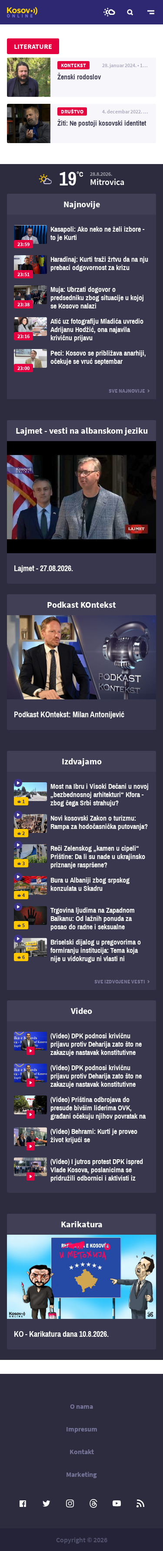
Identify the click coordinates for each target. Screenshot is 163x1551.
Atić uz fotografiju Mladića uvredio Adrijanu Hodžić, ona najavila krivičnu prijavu (81, 329)
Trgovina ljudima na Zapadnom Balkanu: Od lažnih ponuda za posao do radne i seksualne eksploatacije (81, 918)
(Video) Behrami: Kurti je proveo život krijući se (81, 1138)
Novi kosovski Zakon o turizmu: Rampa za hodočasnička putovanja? (81, 825)
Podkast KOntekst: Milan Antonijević (81, 672)
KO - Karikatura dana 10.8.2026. (81, 1292)
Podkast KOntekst (81, 604)
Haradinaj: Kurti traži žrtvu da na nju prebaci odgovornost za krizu (81, 266)
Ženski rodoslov (81, 77)
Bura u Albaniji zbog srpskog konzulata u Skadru (81, 887)
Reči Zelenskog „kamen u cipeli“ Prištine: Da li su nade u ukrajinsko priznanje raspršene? (81, 856)
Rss (140, 1503)
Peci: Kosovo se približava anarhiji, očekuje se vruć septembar (81, 360)
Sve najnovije (127, 390)
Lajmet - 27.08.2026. (81, 512)
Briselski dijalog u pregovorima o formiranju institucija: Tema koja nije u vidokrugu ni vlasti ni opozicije (81, 950)
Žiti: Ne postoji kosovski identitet (81, 123)
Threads (93, 1503)
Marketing (81, 1474)
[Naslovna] (22, 12)
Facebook (23, 1503)
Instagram (70, 1503)
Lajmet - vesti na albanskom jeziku (82, 430)
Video (81, 1010)
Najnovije (81, 204)
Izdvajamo (82, 761)
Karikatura (82, 1224)
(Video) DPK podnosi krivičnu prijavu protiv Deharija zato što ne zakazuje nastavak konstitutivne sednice (81, 1044)
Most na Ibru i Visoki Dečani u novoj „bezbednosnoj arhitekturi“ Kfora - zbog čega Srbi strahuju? (81, 794)
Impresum (81, 1428)
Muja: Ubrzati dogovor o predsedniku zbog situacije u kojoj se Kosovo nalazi (81, 297)
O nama (81, 1406)
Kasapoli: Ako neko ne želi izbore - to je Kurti (81, 236)
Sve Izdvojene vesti (119, 981)
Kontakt (82, 1451)
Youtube (117, 1503)
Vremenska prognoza (109, 12)
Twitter (46, 1503)
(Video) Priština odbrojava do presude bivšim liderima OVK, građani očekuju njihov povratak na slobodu (81, 1108)
